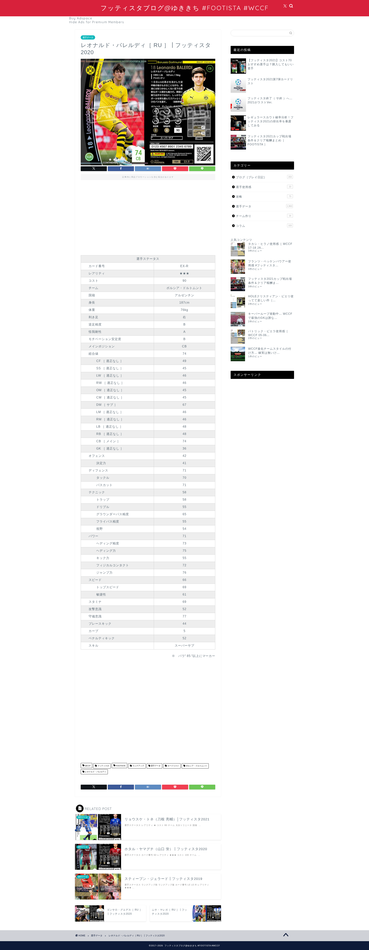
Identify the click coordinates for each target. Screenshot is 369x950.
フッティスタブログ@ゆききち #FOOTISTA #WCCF (185, 8)
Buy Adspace (80, 18)
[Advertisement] (148, 217)
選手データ (88, 37)
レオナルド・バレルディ (95, 772)
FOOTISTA (120, 766)
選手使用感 (263, 187)
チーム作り (263, 216)
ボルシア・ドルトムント (196, 766)
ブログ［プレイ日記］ (264, 177)
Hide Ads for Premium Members (96, 22)
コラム (264, 225)
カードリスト (173, 766)
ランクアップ (138, 766)
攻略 (263, 196)
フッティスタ (103, 766)
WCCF (87, 766)
